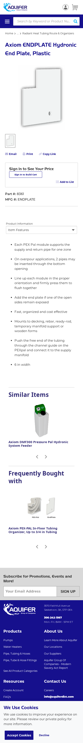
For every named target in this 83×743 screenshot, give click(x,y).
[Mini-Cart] (75, 7)
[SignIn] (65, 7)
